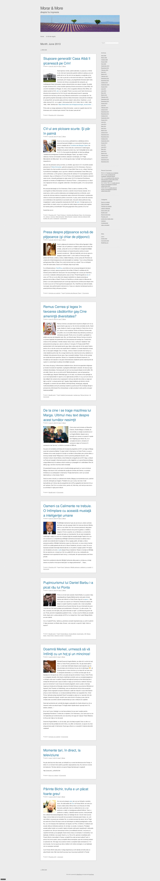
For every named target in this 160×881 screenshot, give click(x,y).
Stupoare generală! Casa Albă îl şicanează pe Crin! (66, 60)
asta (71, 801)
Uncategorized (104, 223)
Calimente (67, 567)
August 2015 (104, 103)
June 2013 (103, 147)
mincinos (52, 217)
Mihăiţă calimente (75, 567)
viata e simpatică (105, 225)
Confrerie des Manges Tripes (74, 215)
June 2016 (103, 91)
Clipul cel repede (105, 204)
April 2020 (103, 64)
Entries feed (104, 238)
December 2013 (105, 134)
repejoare (103, 221)
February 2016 (104, 97)
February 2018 (104, 70)
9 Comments (60, 115)
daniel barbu (80, 634)
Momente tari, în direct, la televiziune (61, 752)
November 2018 (105, 68)
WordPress (79, 874)
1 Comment (60, 857)
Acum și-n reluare (53, 775)
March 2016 (104, 95)
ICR (85, 634)
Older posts (43, 49)
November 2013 (105, 136)
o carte (60, 550)
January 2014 (104, 132)
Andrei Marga (64, 634)
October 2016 (104, 82)
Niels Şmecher (68, 217)
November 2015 (105, 101)
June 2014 (103, 124)
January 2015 (104, 109)
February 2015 (104, 107)
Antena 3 (63, 215)
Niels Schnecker (56, 167)
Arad (62, 567)
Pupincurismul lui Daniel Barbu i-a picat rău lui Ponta (68, 584)
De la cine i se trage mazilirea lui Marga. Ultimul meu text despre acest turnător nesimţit (67, 415)
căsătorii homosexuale (67, 395)
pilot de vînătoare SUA (84, 217)
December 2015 (105, 99)
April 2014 (103, 128)
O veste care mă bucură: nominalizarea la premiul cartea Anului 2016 (110, 184)
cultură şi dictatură (105, 208)
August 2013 (104, 143)
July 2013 (103, 145)
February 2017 (104, 76)
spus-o (86, 599)
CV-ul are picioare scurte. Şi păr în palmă (66, 131)
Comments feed (105, 240)
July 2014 (103, 122)
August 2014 (104, 120)
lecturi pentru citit (105, 210)
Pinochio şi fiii (52, 115)
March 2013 (104, 153)
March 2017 (104, 74)
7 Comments (85, 293)
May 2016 (103, 93)
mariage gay (76, 395)
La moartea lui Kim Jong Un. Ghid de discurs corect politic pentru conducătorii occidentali (110, 179)
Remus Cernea (84, 395)
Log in (102, 236)
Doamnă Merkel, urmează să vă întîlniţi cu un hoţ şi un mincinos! (66, 651)
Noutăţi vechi (52, 395)
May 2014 (103, 126)
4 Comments (63, 218)
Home (42, 36)
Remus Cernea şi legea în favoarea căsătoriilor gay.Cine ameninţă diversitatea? (65, 311)
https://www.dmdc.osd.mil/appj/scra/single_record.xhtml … (75, 104)
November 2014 (105, 114)
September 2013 (105, 141)
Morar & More (51, 8)
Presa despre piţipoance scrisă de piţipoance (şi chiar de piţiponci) (68, 234)
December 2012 (105, 159)
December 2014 (105, 111)
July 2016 (103, 89)
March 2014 (104, 130)
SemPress (91, 874)
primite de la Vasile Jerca (107, 219)
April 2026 (103, 55)
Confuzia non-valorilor (54, 293)
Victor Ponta (50, 635)
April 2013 (103, 151)
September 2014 (105, 118)
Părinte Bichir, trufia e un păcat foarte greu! (65, 791)
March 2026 (104, 57)
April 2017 (103, 72)
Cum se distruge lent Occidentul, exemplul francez (108, 175)
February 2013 (104, 155)
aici (78, 202)
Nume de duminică (105, 214)
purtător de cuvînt (48, 218)
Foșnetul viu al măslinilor (112, 173)
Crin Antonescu (87, 215)
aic (57, 91)
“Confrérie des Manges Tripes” (79, 145)
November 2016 (105, 80)
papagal (75, 217)
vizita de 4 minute (59, 635)
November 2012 (105, 161)
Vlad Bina (59, 268)
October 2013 (104, 139)
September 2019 (105, 66)
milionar (48, 217)
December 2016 (105, 78)
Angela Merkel (72, 634)
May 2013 (103, 149)
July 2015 (103, 105)
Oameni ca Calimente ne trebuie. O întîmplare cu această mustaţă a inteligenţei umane (67, 510)
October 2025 (104, 59)
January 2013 (104, 157)
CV (44, 217)
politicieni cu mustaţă (85, 567)
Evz (73, 803)
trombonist (56, 218)
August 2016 (104, 87)
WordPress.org (104, 243)
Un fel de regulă (50, 36)
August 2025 (104, 62)
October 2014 (104, 116)
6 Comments (68, 635)
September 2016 (105, 84)
